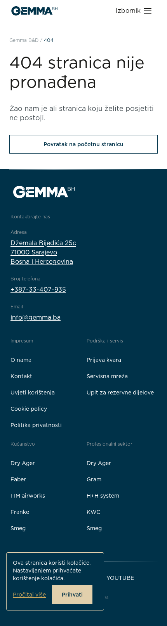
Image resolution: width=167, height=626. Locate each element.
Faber (18, 479)
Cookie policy (28, 409)
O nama (20, 360)
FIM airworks (27, 496)
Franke (19, 512)
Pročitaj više (29, 594)
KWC (93, 512)
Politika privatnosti (36, 425)
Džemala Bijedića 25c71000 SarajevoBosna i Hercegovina (43, 252)
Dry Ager (22, 463)
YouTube (120, 578)
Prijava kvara (104, 360)
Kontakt (21, 376)
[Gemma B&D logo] (34, 11)
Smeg (18, 528)
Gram (94, 479)
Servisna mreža (107, 376)
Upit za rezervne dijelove (120, 392)
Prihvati (72, 594)
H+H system (103, 496)
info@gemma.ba (35, 317)
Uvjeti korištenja (32, 392)
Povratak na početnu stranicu (83, 144)
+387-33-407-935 (38, 289)
